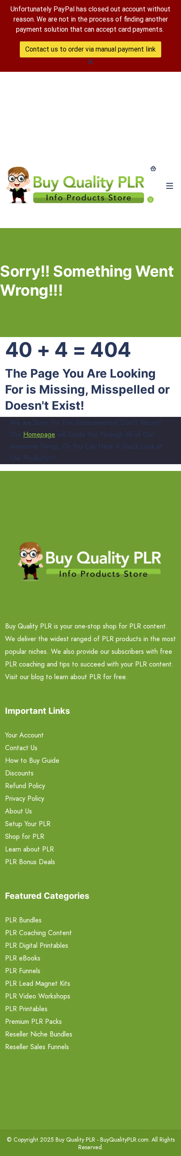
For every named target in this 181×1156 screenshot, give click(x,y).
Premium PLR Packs (33, 1021)
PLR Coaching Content (38, 933)
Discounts (19, 773)
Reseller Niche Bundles (38, 1034)
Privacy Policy (24, 798)
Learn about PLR (29, 849)
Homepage (39, 434)
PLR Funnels (22, 971)
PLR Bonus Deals (30, 862)
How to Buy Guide (32, 760)
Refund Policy (25, 786)
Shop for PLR (24, 836)
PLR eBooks (22, 958)
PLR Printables (26, 1009)
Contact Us (21, 748)
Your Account (24, 735)
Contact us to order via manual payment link (90, 49)
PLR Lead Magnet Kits (37, 983)
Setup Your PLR (28, 824)
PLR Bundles (23, 920)
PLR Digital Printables (36, 945)
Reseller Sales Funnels (37, 1047)
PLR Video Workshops (37, 996)
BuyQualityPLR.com (124, 1139)
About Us (18, 811)
